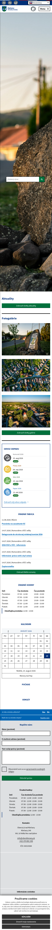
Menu (42, 8)
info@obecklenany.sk (26, 838)
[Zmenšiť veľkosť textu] (4, 3)
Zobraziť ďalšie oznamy (26, 572)
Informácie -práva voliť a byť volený (17, 555)
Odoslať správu (26, 778)
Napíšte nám (44, 718)
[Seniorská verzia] (33, 8)
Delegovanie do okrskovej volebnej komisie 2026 (22, 534)
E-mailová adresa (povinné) (13, 739)
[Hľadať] (42, 179)
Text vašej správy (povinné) (13, 749)
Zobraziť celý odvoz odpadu (15, 502)
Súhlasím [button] (26, 917)
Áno (44, 712)
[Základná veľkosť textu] (10, 3)
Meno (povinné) (8, 729)
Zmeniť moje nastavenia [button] (26, 922)
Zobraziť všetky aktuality (26, 305)
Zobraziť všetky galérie (26, 432)
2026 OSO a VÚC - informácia (14, 545)
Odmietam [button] (26, 927)
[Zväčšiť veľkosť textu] (16, 3)
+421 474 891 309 (26, 841)
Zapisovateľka (8, 566)
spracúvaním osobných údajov (26, 770)
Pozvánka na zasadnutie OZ (13, 523)
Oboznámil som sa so (26, 770)
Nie (48, 712)
